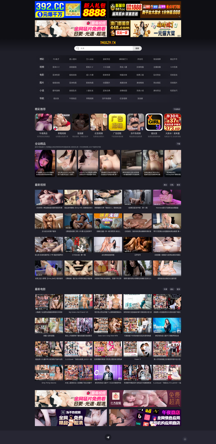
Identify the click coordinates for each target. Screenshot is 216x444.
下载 (178, 144)
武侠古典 (106, 90)
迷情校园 (123, 90)
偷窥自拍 (56, 82)
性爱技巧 (173, 90)
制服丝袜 (123, 75)
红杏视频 (123, 98)
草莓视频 (89, 98)
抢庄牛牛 (173, 59)
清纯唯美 (140, 82)
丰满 (165, 289)
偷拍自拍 (72, 75)
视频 (42, 66)
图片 (42, 82)
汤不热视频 (106, 98)
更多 (178, 185)
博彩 (42, 59)
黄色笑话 (157, 90)
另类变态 (173, 75)
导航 (42, 98)
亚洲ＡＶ (56, 67)
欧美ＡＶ (89, 67)
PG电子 (56, 59)
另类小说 (140, 90)
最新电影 (40, 289)
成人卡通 (89, 75)
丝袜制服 (140, 67)
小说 (42, 90)
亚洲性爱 (56, 75)
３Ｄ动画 (106, 67)
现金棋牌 (157, 59)
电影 (42, 74)
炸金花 (140, 59)
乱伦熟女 (157, 75)
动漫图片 (106, 82)
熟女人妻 (123, 67)
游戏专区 (106, 59)
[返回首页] (185, 439)
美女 (165, 185)
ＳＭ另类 (173, 67)
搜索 (137, 48)
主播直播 (157, 67)
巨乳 (171, 185)
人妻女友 (89, 90)
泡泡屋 (140, 98)
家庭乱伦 (72, 90)
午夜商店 (72, 98)
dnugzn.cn (108, 42)
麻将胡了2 (123, 59)
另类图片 (173, 82)
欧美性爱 (106, 75)
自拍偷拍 (72, 67)
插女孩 (56, 98)
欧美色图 (89, 82)
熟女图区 (157, 82)
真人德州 (72, 59)
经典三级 (140, 75)
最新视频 (40, 185)
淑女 (171, 289)
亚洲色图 (72, 82)
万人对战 (89, 59)
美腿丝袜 (123, 82)
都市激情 (56, 90)
